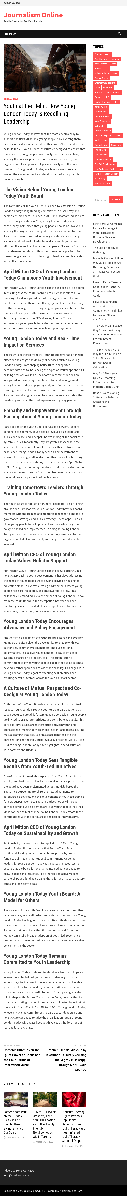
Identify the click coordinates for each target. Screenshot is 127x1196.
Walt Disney (100, 178)
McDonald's (100, 126)
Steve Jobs (116, 145)
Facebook (107, 87)
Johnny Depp (101, 106)
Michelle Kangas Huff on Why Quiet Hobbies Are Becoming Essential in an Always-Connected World (108, 267)
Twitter (98, 173)
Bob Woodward (102, 73)
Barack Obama (101, 68)
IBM (116, 102)
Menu (12, 33)
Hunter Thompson (103, 102)
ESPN (97, 87)
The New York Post (103, 159)
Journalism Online (33, 14)
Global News (11, 98)
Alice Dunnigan (101, 59)
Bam (79, 1190)
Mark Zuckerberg (102, 121)
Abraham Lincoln (102, 54)
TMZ (119, 169)
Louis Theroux (101, 111)
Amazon (115, 59)
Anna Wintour (101, 63)
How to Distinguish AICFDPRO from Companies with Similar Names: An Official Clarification (107, 310)
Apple (113, 63)
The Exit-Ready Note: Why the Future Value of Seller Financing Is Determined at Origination (108, 358)
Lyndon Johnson (102, 116)
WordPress (65, 1190)
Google (98, 97)
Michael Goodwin (103, 130)
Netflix (97, 140)
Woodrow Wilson (102, 183)
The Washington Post (104, 169)
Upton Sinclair (111, 173)
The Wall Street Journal (105, 164)
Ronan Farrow (101, 145)
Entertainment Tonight (105, 82)
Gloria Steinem (113, 92)
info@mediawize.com (17, 1175)
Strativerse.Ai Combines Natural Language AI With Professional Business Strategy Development (108, 232)
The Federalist (101, 154)
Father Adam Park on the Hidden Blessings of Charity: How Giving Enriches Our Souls (15, 1122)
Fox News (99, 92)
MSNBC (118, 135)
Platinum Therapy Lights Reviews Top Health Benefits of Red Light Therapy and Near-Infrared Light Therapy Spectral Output (73, 1126)
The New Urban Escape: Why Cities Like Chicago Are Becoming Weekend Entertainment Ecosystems (108, 334)
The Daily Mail (101, 149)
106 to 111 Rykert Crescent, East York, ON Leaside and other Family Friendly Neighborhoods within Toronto (44, 1124)
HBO (107, 97)
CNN (115, 73)
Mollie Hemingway (103, 135)
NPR (106, 140)
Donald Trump (101, 78)
